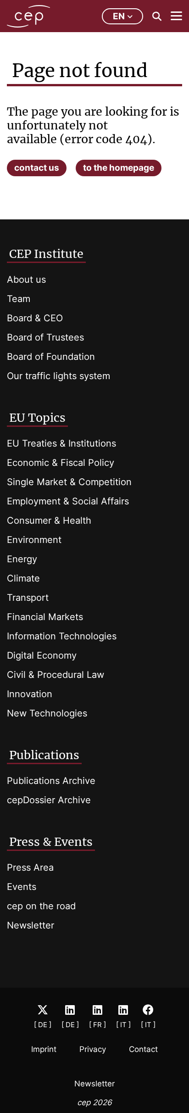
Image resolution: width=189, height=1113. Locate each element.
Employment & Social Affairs (68, 501)
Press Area (30, 867)
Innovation (29, 693)
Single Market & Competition (69, 481)
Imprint (43, 1049)
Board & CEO (35, 318)
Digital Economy (42, 655)
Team (18, 298)
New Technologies (47, 713)
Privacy (92, 1049)
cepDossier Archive (49, 799)
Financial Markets (45, 616)
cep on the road (41, 906)
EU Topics (37, 417)
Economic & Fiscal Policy (60, 462)
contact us (36, 167)
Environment (34, 539)
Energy (22, 559)
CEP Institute (46, 253)
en (119, 16)
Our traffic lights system (58, 375)
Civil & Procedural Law (55, 674)
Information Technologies (62, 636)
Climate (23, 578)
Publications (44, 755)
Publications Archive (51, 780)
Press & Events (51, 841)
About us (26, 279)
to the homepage (118, 167)
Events (21, 886)
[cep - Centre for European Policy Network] (28, 16)
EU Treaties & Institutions (61, 443)
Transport (28, 597)
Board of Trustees (45, 337)
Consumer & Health (49, 520)
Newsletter (30, 925)
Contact (143, 1049)
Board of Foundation (51, 356)
